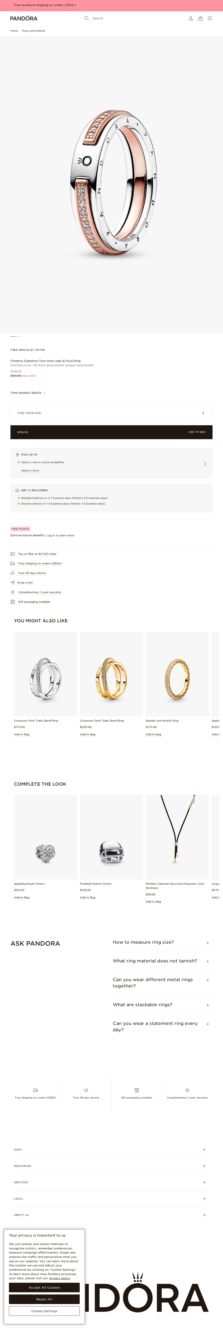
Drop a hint (25, 582)
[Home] (23, 18)
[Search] (86, 18)
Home (14, 30)
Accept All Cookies (44, 1287)
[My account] (191, 18)
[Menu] (210, 18)
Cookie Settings (44, 1311)
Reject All (44, 1299)
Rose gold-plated (33, 30)
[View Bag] (200, 18)
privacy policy (59, 1278)
